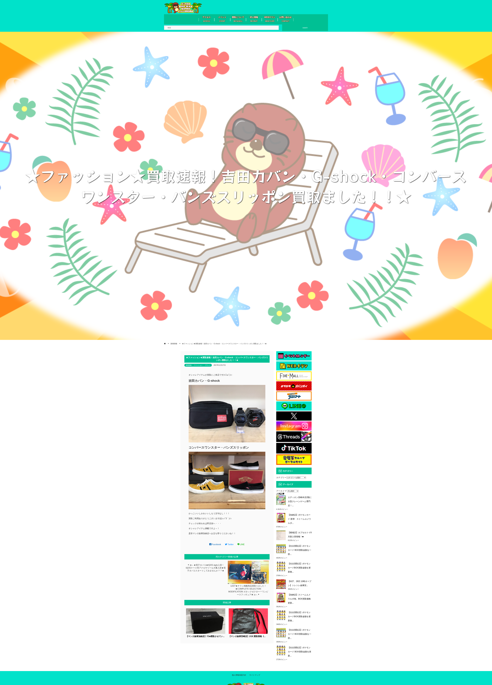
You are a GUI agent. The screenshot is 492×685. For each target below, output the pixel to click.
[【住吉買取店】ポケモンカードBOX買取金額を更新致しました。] (281, 566)
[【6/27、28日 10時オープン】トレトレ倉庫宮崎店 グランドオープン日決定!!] (281, 584)
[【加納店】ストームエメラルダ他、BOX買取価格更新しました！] (281, 597)
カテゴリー (281, 477)
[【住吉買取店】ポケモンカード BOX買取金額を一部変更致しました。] (281, 549)
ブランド (208, 365)
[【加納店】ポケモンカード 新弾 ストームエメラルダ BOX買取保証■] (281, 517)
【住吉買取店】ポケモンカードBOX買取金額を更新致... (299, 568)
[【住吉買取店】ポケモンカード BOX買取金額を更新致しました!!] (281, 650)
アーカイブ (281, 491)
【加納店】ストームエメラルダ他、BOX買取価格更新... (299, 599)
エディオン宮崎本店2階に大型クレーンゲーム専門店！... (300, 501)
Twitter (230, 544)
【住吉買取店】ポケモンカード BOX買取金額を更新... (299, 651)
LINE (242, 544)
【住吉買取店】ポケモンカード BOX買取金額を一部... (299, 550)
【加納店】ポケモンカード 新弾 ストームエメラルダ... (299, 519)
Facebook (216, 544)
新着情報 (189, 365)
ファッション (198, 365)
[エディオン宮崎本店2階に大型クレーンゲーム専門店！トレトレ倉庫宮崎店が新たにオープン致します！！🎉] (281, 500)
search (305, 28)
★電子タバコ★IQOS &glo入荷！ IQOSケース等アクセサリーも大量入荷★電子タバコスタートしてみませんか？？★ (206, 568)
